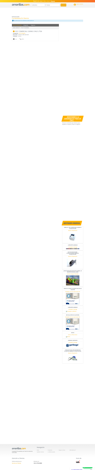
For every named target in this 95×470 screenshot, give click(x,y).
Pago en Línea (62, 450)
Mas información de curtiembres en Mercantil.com (24, 20)
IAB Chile (78, 461)
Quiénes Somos (40, 452)
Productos (50, 450)
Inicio (38, 450)
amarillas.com (20, 4)
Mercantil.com (73, 450)
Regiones (33, 25)
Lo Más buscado (51, 452)
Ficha (16, 39)
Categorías (25, 25)
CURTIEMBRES (22, 33)
